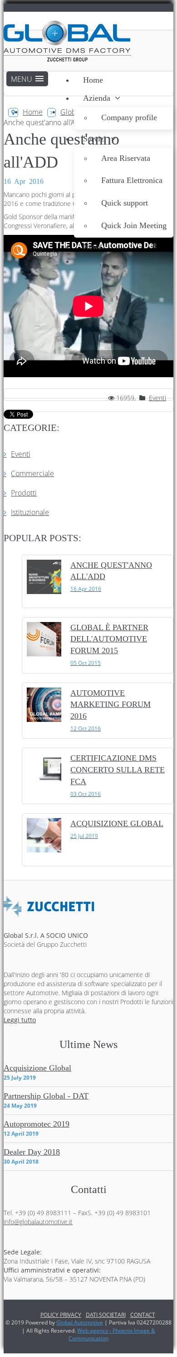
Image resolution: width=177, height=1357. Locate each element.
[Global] (67, 42)
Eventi (157, 397)
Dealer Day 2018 (32, 1151)
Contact (142, 1315)
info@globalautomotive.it (38, 1221)
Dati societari (106, 1315)
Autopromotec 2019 (36, 1123)
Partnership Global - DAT (46, 1095)
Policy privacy (60, 1315)
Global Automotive (79, 1322)
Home (33, 112)
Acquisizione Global (37, 1067)
